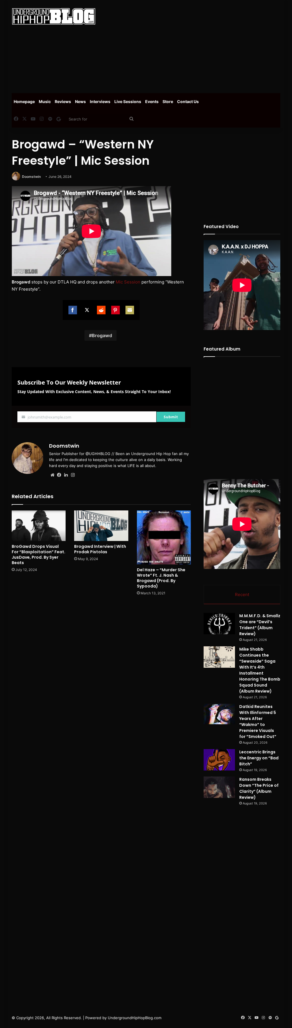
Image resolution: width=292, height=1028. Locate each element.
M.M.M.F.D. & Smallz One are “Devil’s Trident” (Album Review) (259, 625)
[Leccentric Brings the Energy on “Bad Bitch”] (219, 760)
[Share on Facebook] (72, 310)
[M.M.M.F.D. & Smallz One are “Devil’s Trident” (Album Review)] (219, 623)
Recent (242, 594)
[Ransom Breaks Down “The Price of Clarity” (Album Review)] (219, 787)
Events (152, 101)
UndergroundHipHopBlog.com (134, 1017)
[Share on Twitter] (87, 310)
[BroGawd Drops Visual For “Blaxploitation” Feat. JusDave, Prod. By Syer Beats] (39, 525)
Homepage (24, 101)
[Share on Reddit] (101, 310)
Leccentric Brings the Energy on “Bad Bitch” (259, 758)
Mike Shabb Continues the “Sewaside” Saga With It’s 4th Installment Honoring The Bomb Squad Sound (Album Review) (259, 670)
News (80, 101)
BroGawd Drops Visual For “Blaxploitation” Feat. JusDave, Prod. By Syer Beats (38, 555)
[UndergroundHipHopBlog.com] (54, 16)
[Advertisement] (198, 46)
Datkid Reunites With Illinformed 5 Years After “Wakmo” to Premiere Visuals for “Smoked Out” (257, 721)
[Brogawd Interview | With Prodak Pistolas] (101, 525)
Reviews (63, 101)
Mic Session (128, 282)
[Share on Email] (129, 310)
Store (168, 101)
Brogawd (102, 335)
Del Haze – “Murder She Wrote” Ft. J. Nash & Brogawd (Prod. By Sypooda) (161, 578)
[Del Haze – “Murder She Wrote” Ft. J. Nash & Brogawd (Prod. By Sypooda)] (164, 537)
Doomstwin (31, 176)
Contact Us (188, 101)
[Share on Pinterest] (115, 310)
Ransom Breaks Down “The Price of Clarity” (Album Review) (259, 788)
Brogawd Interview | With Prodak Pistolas (100, 549)
